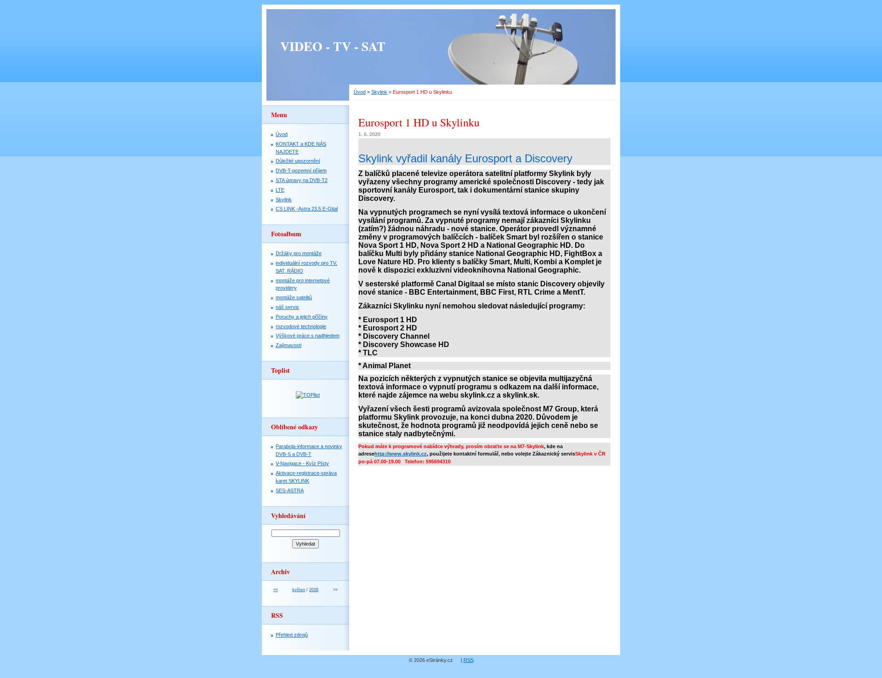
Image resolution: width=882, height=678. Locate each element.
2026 (313, 589)
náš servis (287, 307)
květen (298, 589)
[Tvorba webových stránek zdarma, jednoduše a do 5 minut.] (457, 661)
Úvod (360, 92)
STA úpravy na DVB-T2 (302, 180)
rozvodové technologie (301, 326)
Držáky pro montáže (299, 253)
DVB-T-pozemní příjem (301, 170)
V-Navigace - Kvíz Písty (302, 463)
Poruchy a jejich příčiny (302, 316)
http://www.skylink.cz (400, 453)
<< (275, 589)
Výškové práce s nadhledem (307, 335)
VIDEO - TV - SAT (332, 46)
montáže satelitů (294, 297)
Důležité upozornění (298, 161)
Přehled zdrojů (292, 635)
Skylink (379, 92)
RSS (469, 660)
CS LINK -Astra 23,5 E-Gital (307, 208)
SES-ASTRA (290, 490)
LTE (280, 190)
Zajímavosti (288, 345)
